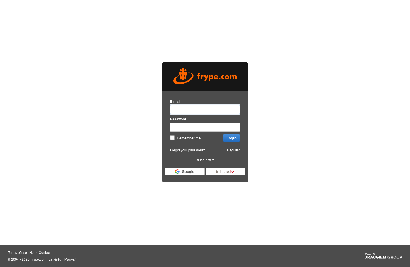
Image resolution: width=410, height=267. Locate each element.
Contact (44, 252)
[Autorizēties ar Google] (184, 171)
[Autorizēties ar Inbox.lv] (225, 171)
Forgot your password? (187, 150)
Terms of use (17, 252)
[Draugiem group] (383, 256)
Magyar (70, 259)
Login (231, 137)
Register (233, 150)
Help (33, 252)
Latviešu (55, 259)
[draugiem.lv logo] (205, 76)
